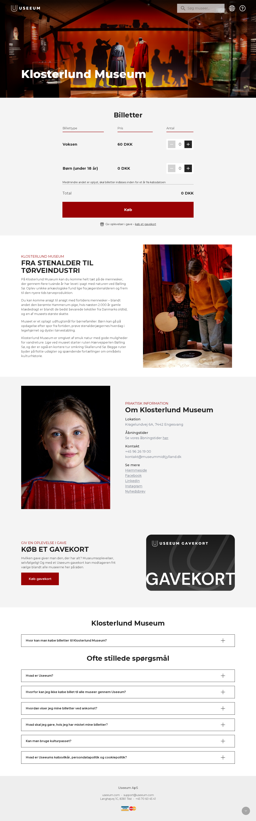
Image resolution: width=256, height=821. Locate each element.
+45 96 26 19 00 (138, 451)
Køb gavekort (40, 579)
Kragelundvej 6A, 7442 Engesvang (154, 424)
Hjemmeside (136, 470)
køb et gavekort (145, 224)
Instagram (133, 486)
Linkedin (132, 481)
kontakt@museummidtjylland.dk (153, 457)
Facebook (133, 476)
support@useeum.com (139, 795)
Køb (128, 209)
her (165, 438)
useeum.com (111, 795)
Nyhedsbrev (135, 491)
